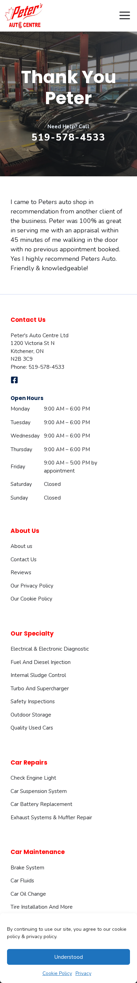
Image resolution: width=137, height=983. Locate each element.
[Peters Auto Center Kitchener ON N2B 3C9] (24, 16)
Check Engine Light (33, 777)
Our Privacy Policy (32, 585)
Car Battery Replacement (41, 804)
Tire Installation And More (42, 906)
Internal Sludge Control (38, 675)
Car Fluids (22, 880)
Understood (68, 957)
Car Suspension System (39, 791)
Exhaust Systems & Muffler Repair (51, 817)
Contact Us (24, 559)
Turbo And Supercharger (40, 688)
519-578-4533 (68, 137)
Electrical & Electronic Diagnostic (50, 648)
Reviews (21, 572)
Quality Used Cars (32, 727)
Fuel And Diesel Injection (41, 662)
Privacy (83, 973)
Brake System (27, 867)
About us (21, 546)
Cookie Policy (57, 973)
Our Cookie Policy (31, 598)
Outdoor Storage (31, 714)
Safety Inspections (33, 701)
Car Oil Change (28, 893)
